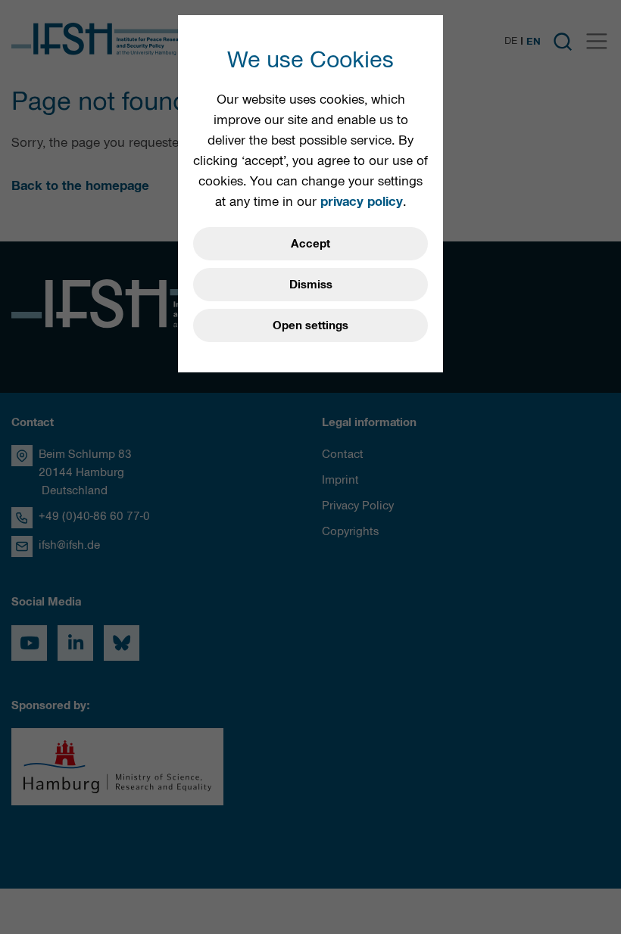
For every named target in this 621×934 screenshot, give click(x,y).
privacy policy (361, 201)
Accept (310, 244)
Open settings (310, 325)
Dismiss (310, 285)
